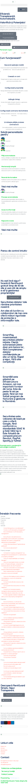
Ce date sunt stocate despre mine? (12, 668)
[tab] (14, 139)
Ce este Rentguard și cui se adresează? (13, 528)
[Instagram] (5, 722)
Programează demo (8, 38)
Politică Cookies (7, 774)
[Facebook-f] (2, 722)
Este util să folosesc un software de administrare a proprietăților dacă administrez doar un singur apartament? (13, 603)
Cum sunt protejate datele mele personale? (14, 662)
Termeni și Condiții (8, 771)
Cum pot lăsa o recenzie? (10, 657)
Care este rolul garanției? (10, 614)
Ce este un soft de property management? (14, 530)
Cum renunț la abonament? (10, 548)
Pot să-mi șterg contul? (9, 666)
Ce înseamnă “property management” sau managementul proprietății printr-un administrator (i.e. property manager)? (14, 554)
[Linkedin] (12, 722)
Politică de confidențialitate (11, 768)
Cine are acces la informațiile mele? (12, 664)
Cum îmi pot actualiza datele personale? (14, 671)
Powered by (10, 778)
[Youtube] (9, 722)
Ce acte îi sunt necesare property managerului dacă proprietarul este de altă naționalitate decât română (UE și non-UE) (12, 591)
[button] (14, 5)
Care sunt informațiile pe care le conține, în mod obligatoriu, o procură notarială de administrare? (13, 578)
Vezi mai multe (9, 186)
